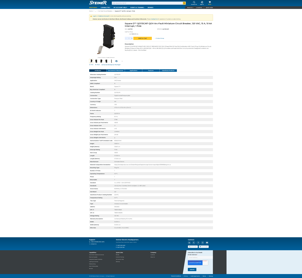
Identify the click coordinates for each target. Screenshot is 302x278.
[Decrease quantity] (126, 38)
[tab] (98, 70)
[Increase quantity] (132, 38)
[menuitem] (94, 7)
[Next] (122, 61)
